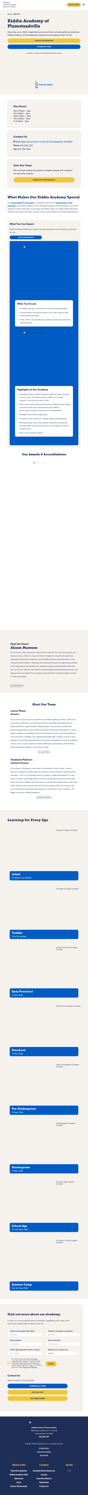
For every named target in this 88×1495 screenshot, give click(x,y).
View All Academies (19, 1471)
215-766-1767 (26, 145)
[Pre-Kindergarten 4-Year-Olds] (68, 1067)
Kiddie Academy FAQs (19, 1474)
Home (10, 14)
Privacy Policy (44, 1448)
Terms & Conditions (44, 1452)
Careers (44, 1474)
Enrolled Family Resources (44, 1471)
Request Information (44, 41)
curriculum (22, 203)
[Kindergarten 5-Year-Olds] (68, 1125)
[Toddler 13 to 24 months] (67, 889)
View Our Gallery (46, 84)
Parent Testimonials (18, 1486)
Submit (51, 1364)
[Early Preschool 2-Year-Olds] (68, 949)
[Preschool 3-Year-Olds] (68, 1006)
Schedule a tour (44, 47)
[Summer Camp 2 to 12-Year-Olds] (68, 1243)
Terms (25, 1367)
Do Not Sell (44, 1455)
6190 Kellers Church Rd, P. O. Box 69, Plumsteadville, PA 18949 (43, 141)
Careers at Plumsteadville (44, 180)
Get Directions (37, 1398)
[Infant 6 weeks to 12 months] (66, 830)
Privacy (34, 1367)
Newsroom (18, 1478)
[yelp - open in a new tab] (70, 1470)
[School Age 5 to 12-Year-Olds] (68, 1184)
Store (19, 1482)
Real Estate (44, 1482)
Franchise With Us (44, 1478)
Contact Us (44, 1486)
